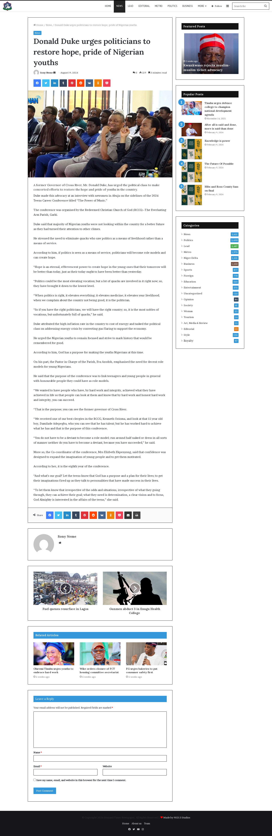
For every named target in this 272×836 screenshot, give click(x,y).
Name (37, 752)
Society (188, 305)
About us (137, 823)
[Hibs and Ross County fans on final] (192, 195)
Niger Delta (191, 257)
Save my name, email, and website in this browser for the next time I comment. (81, 780)
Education (190, 281)
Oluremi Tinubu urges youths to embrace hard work (53, 670)
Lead (130, 6)
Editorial (144, 6)
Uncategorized (193, 293)
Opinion (189, 299)
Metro (158, 6)
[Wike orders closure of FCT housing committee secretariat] (100, 653)
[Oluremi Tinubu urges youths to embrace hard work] (53, 653)
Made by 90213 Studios (176, 817)
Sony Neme (46, 72)
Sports (188, 269)
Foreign (188, 275)
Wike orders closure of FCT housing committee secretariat (99, 670)
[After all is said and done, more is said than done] (192, 129)
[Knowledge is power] (192, 149)
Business (187, 6)
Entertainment (192, 287)
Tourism (189, 317)
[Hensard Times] (7, 6)
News (119, 6)
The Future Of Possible (219, 163)
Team (147, 823)
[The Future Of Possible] (192, 172)
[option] (210, 53)
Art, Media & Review (196, 323)
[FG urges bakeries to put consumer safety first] (146, 653)
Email (37, 766)
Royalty (188, 340)
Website (107, 766)
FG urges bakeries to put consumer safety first (141, 670)
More (201, 6)
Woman (188, 311)
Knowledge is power (217, 140)
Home (108, 6)
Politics (172, 6)
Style (187, 334)
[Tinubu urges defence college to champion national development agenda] (192, 108)
